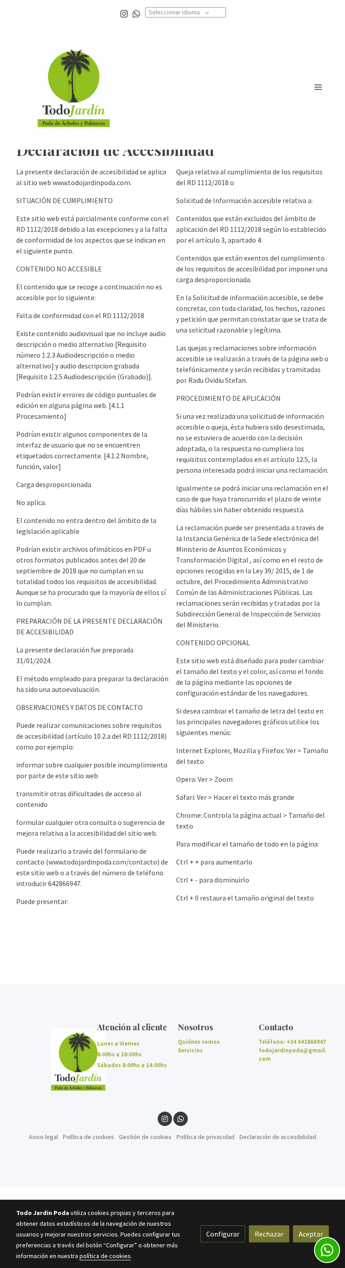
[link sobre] (51, 1060)
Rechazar (269, 1233)
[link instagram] (124, 13)
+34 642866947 (306, 1041)
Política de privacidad (205, 1137)
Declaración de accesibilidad (277, 1137)
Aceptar (311, 1233)
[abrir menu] (318, 86)
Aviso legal (43, 1137)
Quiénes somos (199, 1041)
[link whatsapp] (136, 13)
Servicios (190, 1050)
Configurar (222, 1233)
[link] (74, 87)
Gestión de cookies (145, 1137)
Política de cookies (88, 1137)
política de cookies (105, 1256)
